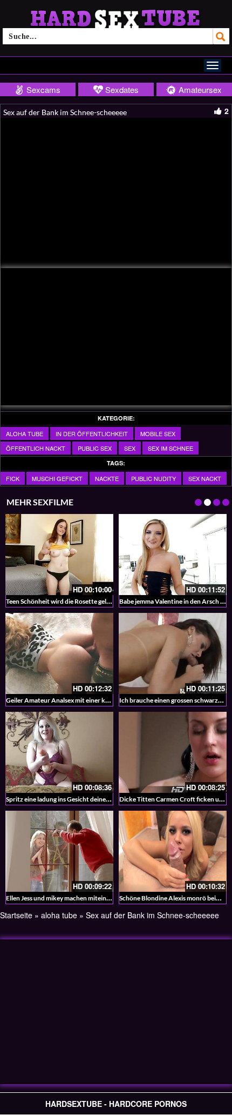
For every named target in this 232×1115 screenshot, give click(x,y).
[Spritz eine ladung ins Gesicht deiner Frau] (59, 752)
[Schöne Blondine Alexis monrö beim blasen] (173, 851)
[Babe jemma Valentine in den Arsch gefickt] (173, 554)
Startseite (16, 915)
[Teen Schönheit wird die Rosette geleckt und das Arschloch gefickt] (59, 554)
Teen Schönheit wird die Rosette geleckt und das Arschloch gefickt (100, 601)
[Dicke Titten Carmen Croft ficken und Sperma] (173, 752)
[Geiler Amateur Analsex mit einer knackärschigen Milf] (59, 653)
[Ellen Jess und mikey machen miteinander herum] (59, 851)
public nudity (153, 478)
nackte (107, 478)
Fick (12, 478)
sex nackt (204, 478)
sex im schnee (170, 448)
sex (129, 448)
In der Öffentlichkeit (92, 433)
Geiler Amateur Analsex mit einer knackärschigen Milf (82, 700)
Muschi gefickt (57, 478)
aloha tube (24, 433)
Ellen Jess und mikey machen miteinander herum (74, 898)
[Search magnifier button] (221, 36)
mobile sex (157, 433)
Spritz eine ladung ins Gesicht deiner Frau (64, 799)
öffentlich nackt (35, 448)
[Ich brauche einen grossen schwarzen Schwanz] (173, 653)
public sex (95, 448)
